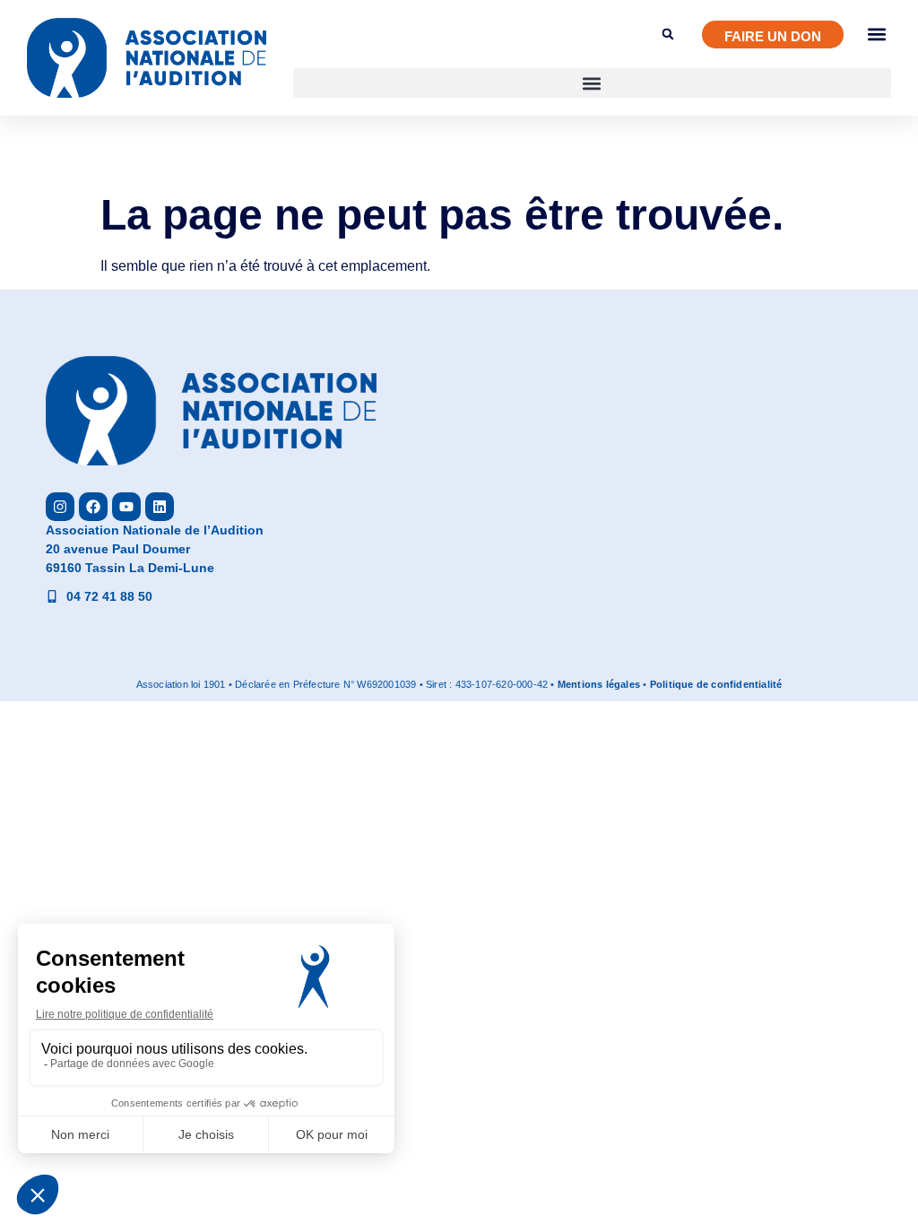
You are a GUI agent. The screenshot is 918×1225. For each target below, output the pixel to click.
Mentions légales (599, 684)
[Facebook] (93, 506)
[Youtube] (126, 506)
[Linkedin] (159, 506)
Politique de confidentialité (716, 684)
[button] (592, 83)
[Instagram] (60, 506)
